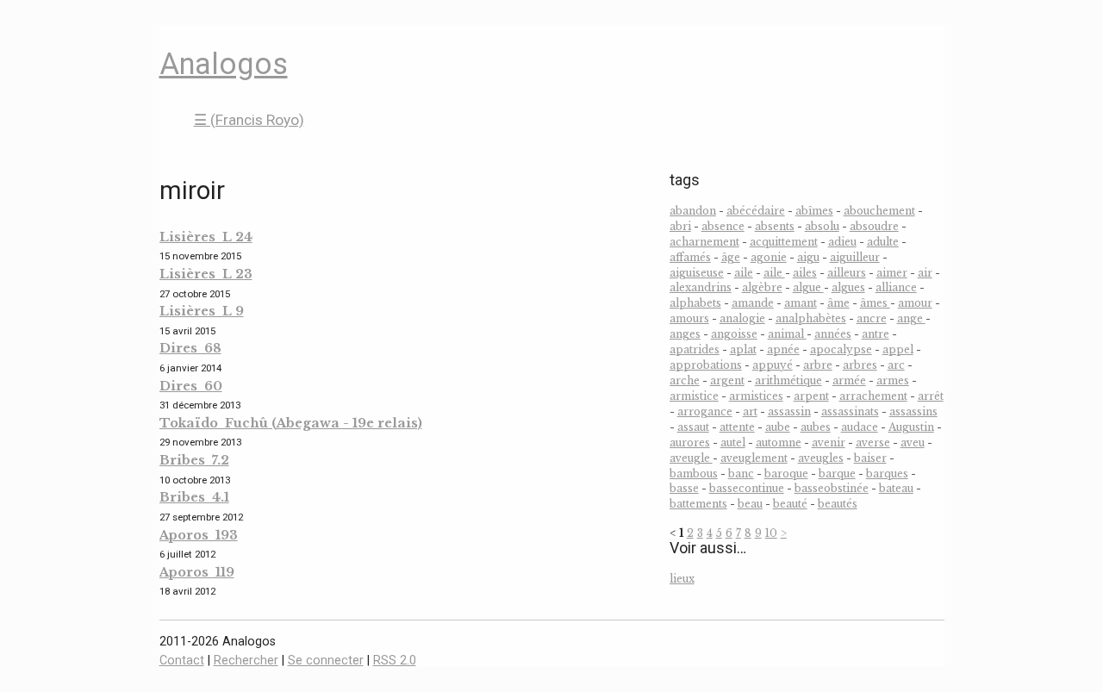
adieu (842, 241)
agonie (769, 257)
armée (849, 380)
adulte (883, 241)
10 (771, 533)
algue (808, 287)
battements (698, 503)
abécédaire (755, 210)
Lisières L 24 (205, 237)
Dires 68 (190, 348)
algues (848, 287)
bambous (694, 473)
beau (750, 503)
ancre (872, 318)
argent (727, 380)
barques (887, 473)
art (750, 411)
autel (732, 442)
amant (800, 302)
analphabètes (811, 318)
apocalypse (841, 349)
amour (915, 302)
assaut (693, 427)
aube (777, 427)
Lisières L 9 (201, 311)
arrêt (931, 396)
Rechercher (246, 660)
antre (875, 333)
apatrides (695, 349)
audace (859, 427)
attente (737, 427)
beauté (790, 503)
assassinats (850, 411)
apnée (783, 349)
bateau (896, 488)
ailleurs (846, 272)
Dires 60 (190, 386)
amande (753, 302)
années (832, 333)
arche (685, 380)
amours (689, 318)
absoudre (874, 226)
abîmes (814, 210)
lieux (682, 578)
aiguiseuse (697, 272)
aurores (690, 442)
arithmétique (788, 380)
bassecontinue (746, 488)
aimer (891, 272)
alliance (896, 287)
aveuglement (754, 458)
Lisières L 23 (205, 274)
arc (896, 364)
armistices (756, 396)
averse (873, 442)
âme (838, 302)
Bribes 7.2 (194, 460)
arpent (811, 396)
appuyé (772, 364)
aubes (816, 427)
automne (778, 442)
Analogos (223, 64)
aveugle (691, 458)
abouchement (879, 210)
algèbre (762, 287)
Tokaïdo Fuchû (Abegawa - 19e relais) (290, 423)
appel (897, 349)
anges (685, 333)
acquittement (784, 241)
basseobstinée (832, 488)
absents (775, 226)
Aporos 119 (196, 572)
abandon (693, 210)
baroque (786, 473)
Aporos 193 (198, 535)
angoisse (734, 333)
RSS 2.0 (394, 660)
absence (723, 226)
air (925, 272)
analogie (742, 318)
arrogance (704, 411)
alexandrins (701, 287)
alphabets (695, 302)
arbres (860, 364)
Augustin (911, 427)
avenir (828, 442)
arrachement (873, 396)
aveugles (821, 458)
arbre (817, 364)
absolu (822, 226)
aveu (912, 442)
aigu (808, 257)
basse (684, 488)
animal (787, 333)
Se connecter (326, 660)
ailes (805, 272)
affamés (690, 257)
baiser (870, 458)
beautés (837, 503)
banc (741, 473)
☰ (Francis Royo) (249, 119)
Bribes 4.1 (194, 497)
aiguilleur (855, 257)
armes (892, 380)
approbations (706, 364)
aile (743, 272)
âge (730, 257)
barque (837, 473)
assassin (789, 411)
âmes (875, 302)
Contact (181, 660)
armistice (694, 396)
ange (911, 318)
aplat (743, 349)
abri (680, 226)
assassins (913, 411)
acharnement (704, 241)
